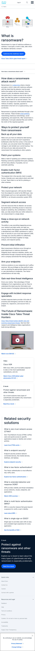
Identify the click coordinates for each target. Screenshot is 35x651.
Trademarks (4, 626)
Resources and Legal (8, 599)
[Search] (27, 2)
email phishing (24, 113)
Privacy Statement (16, 643)
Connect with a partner (7, 592)
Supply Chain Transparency (8, 629)
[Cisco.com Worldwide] (3, 2)
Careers (3, 588)
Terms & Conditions (6, 611)
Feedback (4, 603)
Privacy (3, 614)
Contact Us (4, 585)
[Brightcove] (17, 340)
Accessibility (4, 622)
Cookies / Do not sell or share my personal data (14, 618)
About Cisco (4, 581)
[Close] (32, 635)
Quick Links (5, 577)
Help (2, 607)
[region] (17, 642)
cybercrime (16, 85)
